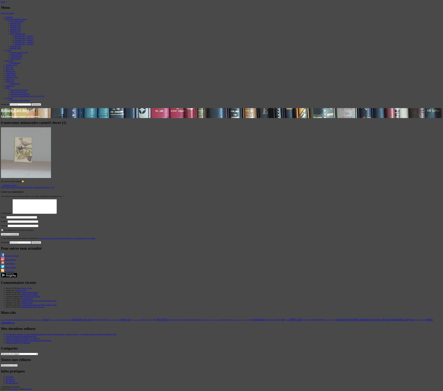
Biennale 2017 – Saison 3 (24, 40)
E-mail (4, 221)
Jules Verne (10, 69)
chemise (95, 320)
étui (12, 322)
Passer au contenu (7, 13)
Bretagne (51, 320)
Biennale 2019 (15, 32)
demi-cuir (126, 319)
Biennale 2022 (15, 28)
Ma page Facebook (11, 256)
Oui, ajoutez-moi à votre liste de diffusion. (18, 230)
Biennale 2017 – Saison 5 (24, 44)
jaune (224, 319)
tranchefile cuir (400, 319)
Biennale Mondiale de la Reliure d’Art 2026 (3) (23, 338)
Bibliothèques (15, 63)
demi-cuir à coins (149, 319)
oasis (287, 320)
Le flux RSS (9, 271)
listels (229, 320)
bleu (35, 320)
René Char (9, 67)
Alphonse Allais (11, 65)
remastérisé (306, 320)
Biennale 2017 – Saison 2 (24, 38)
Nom (3, 217)
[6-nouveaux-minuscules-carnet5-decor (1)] (26, 177)
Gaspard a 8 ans (27, 299)
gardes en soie (180, 320)
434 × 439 (50, 187)
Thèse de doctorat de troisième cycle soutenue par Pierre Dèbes (28, 341)
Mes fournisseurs (12, 383)
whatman (422, 320)
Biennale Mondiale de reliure (16, 19)
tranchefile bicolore (358, 319)
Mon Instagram (10, 260)
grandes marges (207, 320)
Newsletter (9, 377)
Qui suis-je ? (10, 379)
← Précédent (5, 185)
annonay (3, 320)
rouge (313, 319)
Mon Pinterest (9, 264)
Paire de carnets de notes (19, 52)
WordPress (14, 389)
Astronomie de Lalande (29, 294)
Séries (8, 88)
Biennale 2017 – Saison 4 (24, 42)
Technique (9, 98)
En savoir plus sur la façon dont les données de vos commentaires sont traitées (67, 238)
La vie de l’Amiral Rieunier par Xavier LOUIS (27, 96)
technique (320, 319)
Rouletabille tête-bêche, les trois (32, 307)
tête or (412, 319)
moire (250, 320)
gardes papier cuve (194, 319)
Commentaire (6, 213)
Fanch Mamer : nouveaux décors (34, 187)
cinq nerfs (103, 319)
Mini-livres (9, 61)
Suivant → (15, 185)
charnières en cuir (81, 319)
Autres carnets (15, 59)
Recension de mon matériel (20, 94)
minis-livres (244, 320)
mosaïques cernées (272, 319)
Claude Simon (11, 75)
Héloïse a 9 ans (26, 288)
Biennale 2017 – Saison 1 (24, 36)
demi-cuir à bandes (136, 320)
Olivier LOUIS (16, 187)
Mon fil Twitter (10, 268)
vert (417, 320)
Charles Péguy (11, 73)
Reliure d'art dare (15, 110)
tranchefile (341, 319)
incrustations (218, 320)
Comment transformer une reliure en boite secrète (39, 301)
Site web (4, 226)
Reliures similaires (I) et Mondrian (18, 343)
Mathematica (10, 86)
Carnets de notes (16, 55)
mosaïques (258, 319)
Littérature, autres (12, 77)
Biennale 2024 (15, 25)
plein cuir (295, 319)
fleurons (171, 320)
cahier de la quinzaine (60, 320)
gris (213, 320)
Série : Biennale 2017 (18, 34)
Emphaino (28, 389)
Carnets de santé (16, 57)
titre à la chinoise (330, 320)
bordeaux (39, 320)
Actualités (9, 17)
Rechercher (5, 104)
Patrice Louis (10, 71)
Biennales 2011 (15, 46)
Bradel (46, 319)
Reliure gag (10, 80)
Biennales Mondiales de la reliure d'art (20, 320)
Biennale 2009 (15, 48)
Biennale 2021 (15, 30)
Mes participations (16, 21)
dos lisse (162, 319)
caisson (69, 320)
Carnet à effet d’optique (29, 292)
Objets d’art (10, 82)
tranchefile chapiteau (380, 319)
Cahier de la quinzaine (18, 92)
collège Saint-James (114, 320)
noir (283, 319)
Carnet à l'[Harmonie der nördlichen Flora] (21, 336)
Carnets (8, 50)
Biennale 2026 (15, 23)
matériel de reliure (236, 320)
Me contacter (10, 381)
